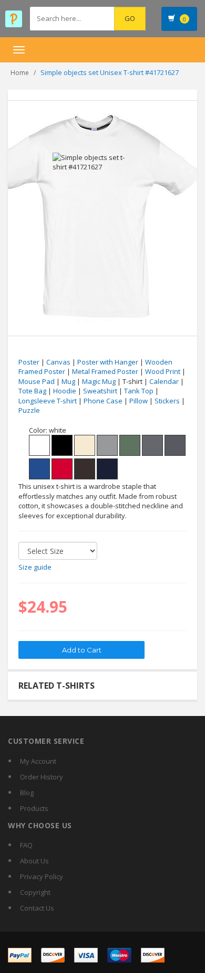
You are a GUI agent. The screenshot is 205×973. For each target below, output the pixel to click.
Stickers (167, 400)
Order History (41, 777)
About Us (34, 860)
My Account (38, 761)
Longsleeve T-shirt (47, 400)
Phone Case (103, 400)
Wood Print (162, 371)
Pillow (138, 400)
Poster (28, 362)
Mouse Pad (36, 381)
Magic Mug (99, 381)
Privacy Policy (41, 876)
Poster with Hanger (107, 362)
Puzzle (29, 410)
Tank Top (138, 390)
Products (34, 808)
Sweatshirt (100, 390)
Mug (68, 381)
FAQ (26, 845)
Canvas (58, 362)
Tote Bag (32, 390)
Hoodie (64, 390)
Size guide (35, 567)
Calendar (164, 381)
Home (20, 72)
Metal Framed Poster (105, 371)
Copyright (35, 892)
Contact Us (37, 908)
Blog (27, 792)
